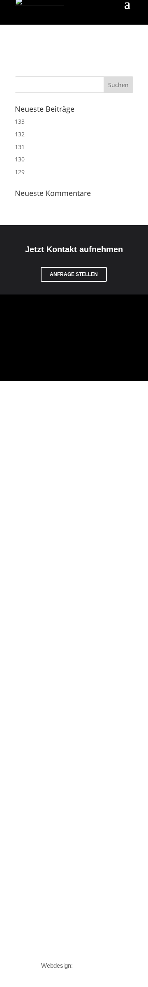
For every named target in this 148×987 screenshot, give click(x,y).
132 (20, 134)
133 (20, 121)
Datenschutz (33, 945)
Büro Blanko (90, 965)
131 (20, 147)
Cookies (120, 945)
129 (20, 172)
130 (20, 159)
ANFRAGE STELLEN (74, 274)
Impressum (79, 945)
